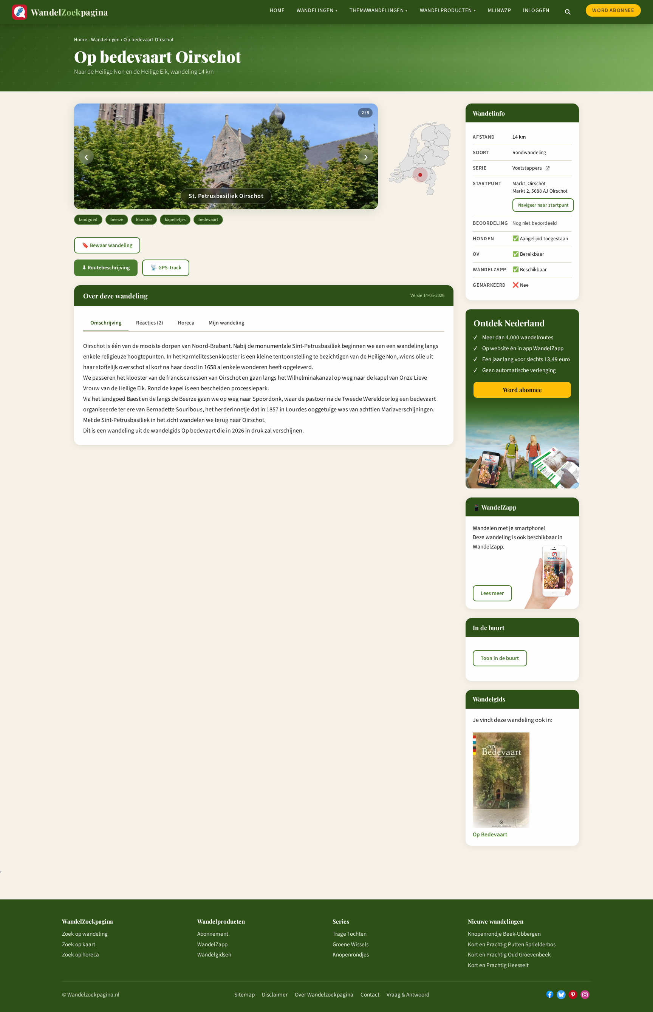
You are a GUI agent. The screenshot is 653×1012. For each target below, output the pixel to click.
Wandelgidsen (214, 954)
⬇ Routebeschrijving (106, 268)
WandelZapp (212, 944)
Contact (370, 994)
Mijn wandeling (226, 323)
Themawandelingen (379, 10)
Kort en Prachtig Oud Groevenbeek (509, 954)
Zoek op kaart (78, 944)
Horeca (186, 323)
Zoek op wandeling (85, 934)
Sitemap (244, 994)
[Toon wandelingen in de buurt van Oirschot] (420, 174)
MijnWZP (499, 10)
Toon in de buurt (500, 658)
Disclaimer (275, 994)
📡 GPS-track (165, 268)
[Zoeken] (568, 12)
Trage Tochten (350, 934)
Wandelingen (317, 10)
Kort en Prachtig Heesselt (498, 965)
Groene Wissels (350, 944)
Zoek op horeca (80, 954)
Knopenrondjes (351, 954)
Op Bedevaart (490, 834)
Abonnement (212, 934)
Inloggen (536, 10)
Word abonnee (613, 10)
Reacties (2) (149, 323)
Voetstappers (527, 167)
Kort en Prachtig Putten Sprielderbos (512, 944)
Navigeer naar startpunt (543, 205)
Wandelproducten (448, 10)
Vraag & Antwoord (408, 994)
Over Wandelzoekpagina (324, 994)
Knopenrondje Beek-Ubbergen (504, 934)
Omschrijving (105, 323)
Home (277, 10)
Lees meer (492, 593)
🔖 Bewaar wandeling (107, 245)
